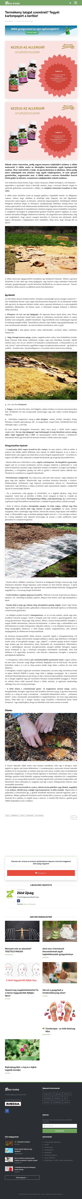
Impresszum (49, 1147)
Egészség (17, 1171)
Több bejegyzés (21, 1177)
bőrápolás (57, 1098)
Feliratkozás (59, 1131)
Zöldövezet (9, 21)
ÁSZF (47, 1145)
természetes (47, 1098)
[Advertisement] (41, 837)
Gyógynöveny (48, 1094)
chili (65, 1098)
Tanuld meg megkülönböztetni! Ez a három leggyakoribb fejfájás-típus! (21, 993)
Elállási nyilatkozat (51, 1155)
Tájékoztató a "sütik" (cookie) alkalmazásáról (59, 1160)
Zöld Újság (29, 21)
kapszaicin (47, 1102)
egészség (58, 1094)
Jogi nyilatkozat (50, 1158)
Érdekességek (9, 954)
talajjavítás (39, 815)
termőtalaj (14, 815)
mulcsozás (29, 815)
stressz (66, 1102)
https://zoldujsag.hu (30, 904)
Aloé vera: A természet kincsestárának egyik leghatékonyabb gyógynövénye (57, 952)
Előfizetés (41, 873)
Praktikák (45, 957)
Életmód (7, 998)
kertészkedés (57, 1102)
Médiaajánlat (49, 1150)
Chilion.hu (67, 1094)
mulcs (22, 815)
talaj (7, 815)
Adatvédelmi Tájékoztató (53, 1142)
